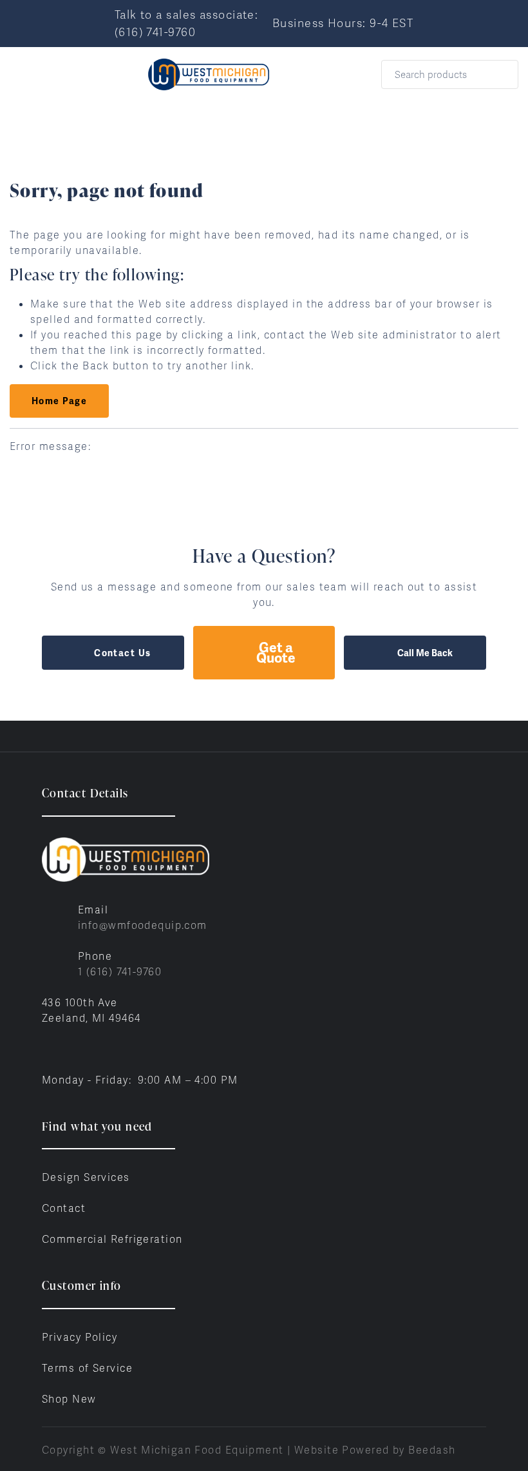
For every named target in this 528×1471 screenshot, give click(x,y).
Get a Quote (276, 653)
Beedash (431, 1450)
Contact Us (122, 653)
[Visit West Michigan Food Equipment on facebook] (47, 1049)
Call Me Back (425, 653)
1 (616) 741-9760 (120, 972)
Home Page (59, 401)
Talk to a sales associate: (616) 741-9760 (186, 23)
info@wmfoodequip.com (142, 925)
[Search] (500, 74)
